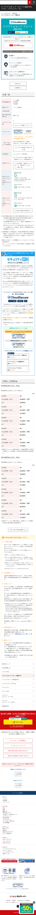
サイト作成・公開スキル (9, 821)
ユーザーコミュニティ (17, 745)
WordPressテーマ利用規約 (24, 900)
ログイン (17, 776)
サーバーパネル (6, 850)
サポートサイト (6, 839)
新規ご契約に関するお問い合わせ (17, 750)
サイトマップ (6, 802)
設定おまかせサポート (8, 831)
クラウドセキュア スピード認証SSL (17, 355)
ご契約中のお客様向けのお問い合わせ (17, 755)
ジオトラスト (5, 687)
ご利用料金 (17, 87)
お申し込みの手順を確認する (17, 529)
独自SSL (5, 830)
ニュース (5, 798)
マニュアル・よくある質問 (17, 740)
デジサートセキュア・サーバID (7, 696)
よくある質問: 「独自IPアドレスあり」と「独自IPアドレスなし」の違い (23, 165)
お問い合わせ (6, 842)
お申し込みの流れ (17, 726)
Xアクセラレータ (7, 816)
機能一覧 (5, 811)
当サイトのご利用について (12, 902)
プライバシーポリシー (25, 902)
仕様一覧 (17, 83)
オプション (6, 827)
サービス (5, 806)
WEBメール (6, 853)
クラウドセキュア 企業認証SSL (16, 362)
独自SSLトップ (6, 664)
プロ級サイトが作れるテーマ (10, 814)
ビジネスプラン (6, 819)
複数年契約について (20, 634)
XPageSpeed (6, 817)
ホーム (4, 797)
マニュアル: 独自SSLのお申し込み (23, 148)
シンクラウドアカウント (9, 848)
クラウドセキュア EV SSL (15, 368)
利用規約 (14, 900)
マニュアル (17, 772)
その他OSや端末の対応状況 (22, 210)
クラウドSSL (5, 671)
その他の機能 (6, 822)
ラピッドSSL (5, 691)
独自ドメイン (6, 828)
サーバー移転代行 (7, 833)
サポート (5, 837)
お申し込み (19, 722)
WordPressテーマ (7, 812)
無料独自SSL (5, 706)
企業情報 (5, 800)
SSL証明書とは (6, 667)
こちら (22, 621)
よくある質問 (17, 774)
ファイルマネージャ (8, 852)
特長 (4, 808)
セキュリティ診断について (22, 125)
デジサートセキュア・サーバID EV (8, 701)
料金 (4, 809)
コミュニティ (6, 841)
